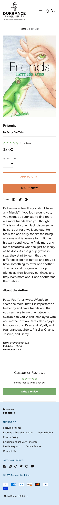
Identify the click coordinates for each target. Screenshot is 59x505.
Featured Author (12, 427)
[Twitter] (21, 466)
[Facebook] (4, 466)
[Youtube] (32, 466)
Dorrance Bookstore (20, 475)
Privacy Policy (10, 437)
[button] (47, 11)
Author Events (33, 446)
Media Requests (12, 446)
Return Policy (45, 432)
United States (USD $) (15, 496)
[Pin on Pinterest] (26, 199)
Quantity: (9, 158)
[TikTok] (15, 466)
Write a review (29, 391)
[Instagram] (10, 466)
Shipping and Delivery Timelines (20, 441)
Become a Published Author (18, 432)
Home (23, 29)
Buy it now (29, 188)
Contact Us (9, 451)
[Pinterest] (26, 466)
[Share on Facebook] (14, 199)
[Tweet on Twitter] (20, 199)
